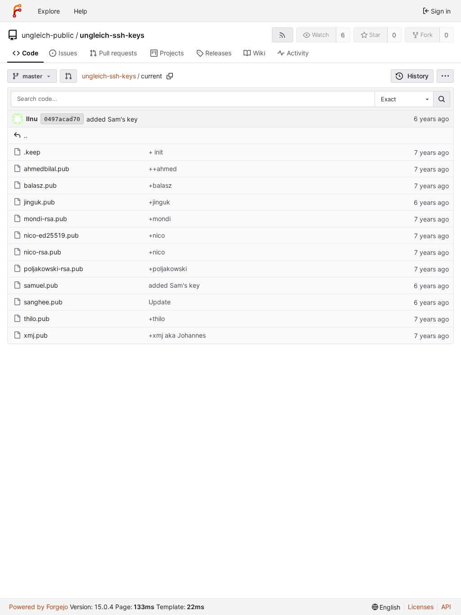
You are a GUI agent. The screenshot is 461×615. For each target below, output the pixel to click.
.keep (32, 152)
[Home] (17, 11)
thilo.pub (37, 318)
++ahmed (163, 168)
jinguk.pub (39, 202)
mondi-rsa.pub (45, 218)
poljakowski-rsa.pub (53, 268)
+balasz (160, 185)
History (418, 76)
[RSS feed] (282, 34)
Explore (49, 11)
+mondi (160, 218)
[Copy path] (169, 76)
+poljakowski (168, 268)
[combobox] (404, 99)
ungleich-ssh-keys (112, 35)
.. (25, 135)
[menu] (445, 76)
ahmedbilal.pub (46, 168)
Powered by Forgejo (38, 606)
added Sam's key (112, 119)
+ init (156, 152)
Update (160, 302)
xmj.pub (36, 335)
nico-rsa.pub (42, 252)
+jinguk (159, 202)
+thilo (157, 318)
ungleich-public (48, 35)
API (446, 606)
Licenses (421, 606)
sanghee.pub (43, 302)
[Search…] (441, 99)
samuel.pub (41, 285)
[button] (68, 76)
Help (80, 11)
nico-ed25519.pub (51, 235)
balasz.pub (40, 185)
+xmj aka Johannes (177, 335)
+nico (157, 235)
